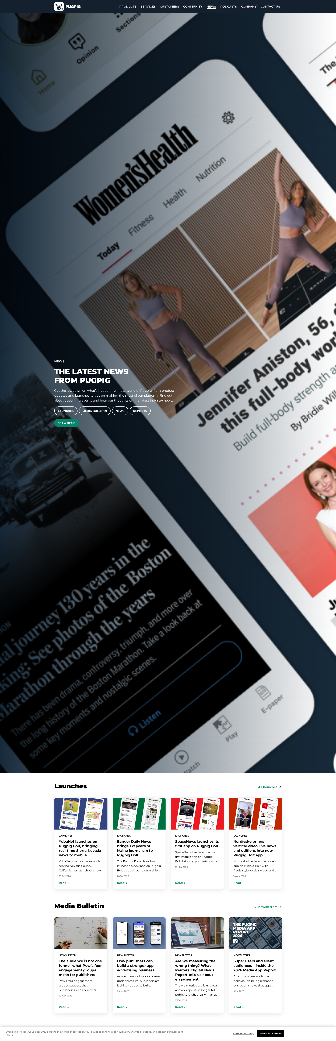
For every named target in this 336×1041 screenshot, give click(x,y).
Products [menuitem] (127, 6)
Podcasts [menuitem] (228, 6)
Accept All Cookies (270, 1033)
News (120, 411)
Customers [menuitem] (169, 6)
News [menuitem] (211, 6)
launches (270, 787)
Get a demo (67, 423)
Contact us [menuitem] (270, 6)
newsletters (267, 907)
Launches (66, 411)
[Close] (328, 1033)
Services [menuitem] (148, 6)
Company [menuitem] (249, 6)
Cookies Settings (243, 1033)
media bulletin (94, 411)
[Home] (67, 6)
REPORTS (140, 411)
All (260, 787)
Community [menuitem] (192, 6)
